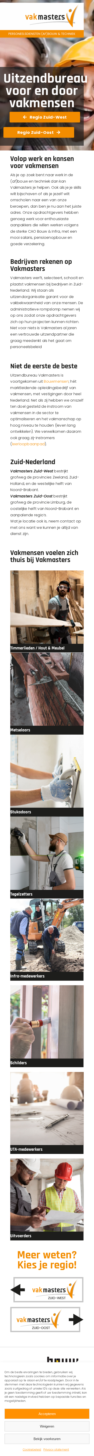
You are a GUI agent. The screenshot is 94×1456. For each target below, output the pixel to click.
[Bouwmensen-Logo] (66, 1358)
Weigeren (47, 1426)
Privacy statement (56, 1449)
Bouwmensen (56, 381)
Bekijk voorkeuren (47, 1439)
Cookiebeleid (32, 1449)
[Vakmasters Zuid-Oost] (47, 1308)
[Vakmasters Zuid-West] (47, 1278)
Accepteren (47, 1414)
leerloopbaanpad (28, 444)
